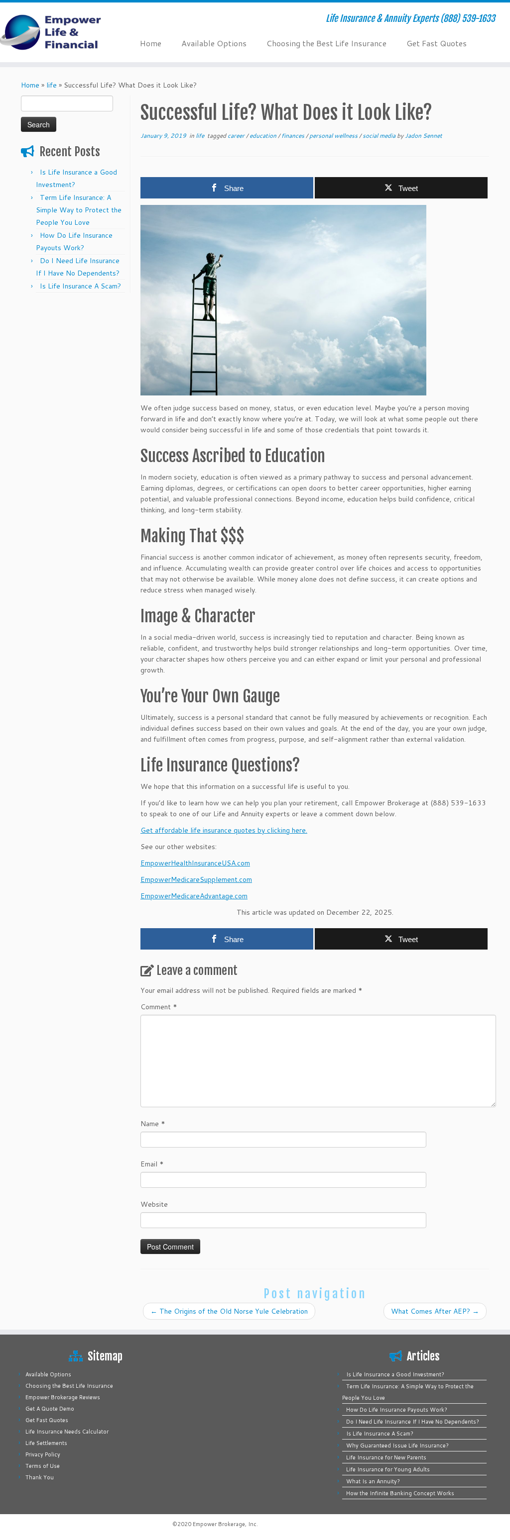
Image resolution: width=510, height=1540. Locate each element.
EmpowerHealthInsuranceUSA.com (195, 863)
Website (154, 1204)
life (51, 85)
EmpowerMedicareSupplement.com (196, 879)
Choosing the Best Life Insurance (326, 43)
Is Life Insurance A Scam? (80, 286)
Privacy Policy (42, 1454)
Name (152, 1124)
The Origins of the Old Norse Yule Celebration (229, 1311)
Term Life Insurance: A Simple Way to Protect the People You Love (79, 209)
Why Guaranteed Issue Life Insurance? (397, 1445)
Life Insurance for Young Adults (388, 1469)
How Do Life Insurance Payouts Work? (396, 1410)
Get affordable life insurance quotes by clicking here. (223, 830)
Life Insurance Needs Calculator (67, 1432)
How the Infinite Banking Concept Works (400, 1493)
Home (150, 43)
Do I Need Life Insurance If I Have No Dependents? (412, 1422)
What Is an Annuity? (373, 1481)
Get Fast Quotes (436, 43)
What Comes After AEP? (435, 1311)
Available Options (214, 43)
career (237, 135)
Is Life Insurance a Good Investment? (395, 1374)
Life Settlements (46, 1443)
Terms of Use (42, 1466)
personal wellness (334, 135)
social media (380, 135)
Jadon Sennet (423, 135)
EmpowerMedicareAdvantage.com (194, 896)
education (264, 135)
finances (293, 135)
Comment (158, 1007)
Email (152, 1164)
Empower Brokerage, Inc (224, 1524)
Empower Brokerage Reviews (62, 1397)
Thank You (39, 1477)
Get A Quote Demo (49, 1409)
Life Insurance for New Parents (386, 1457)
